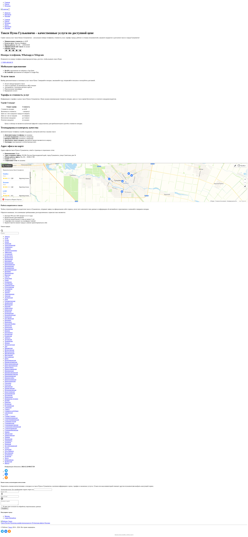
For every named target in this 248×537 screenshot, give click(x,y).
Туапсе (7, 447)
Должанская (9, 297)
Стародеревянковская (12, 420)
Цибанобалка (9, 460)
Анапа (7, 242)
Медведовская (9, 350)
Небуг (7, 358)
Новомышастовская (11, 374)
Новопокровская (10, 376)
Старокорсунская (10, 421)
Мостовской (9, 355)
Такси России (5, 523)
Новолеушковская (11, 369)
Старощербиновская (11, 430)
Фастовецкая (9, 453)
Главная (7, 2)
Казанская (8, 311)
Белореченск (9, 257)
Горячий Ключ (9, 285)
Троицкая (8, 444)
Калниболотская (10, 315)
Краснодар (8, 325)
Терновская (8, 439)
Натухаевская (9, 357)
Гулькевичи (8, 289)
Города (7, 4)
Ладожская (8, 339)
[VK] (6, 475)
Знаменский (9, 303)
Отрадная (8, 385)
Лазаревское (9, 341)
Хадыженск (8, 454)
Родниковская (9, 406)
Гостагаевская (9, 287)
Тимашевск (8, 440)
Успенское (8, 449)
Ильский (7, 306)
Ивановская (8, 304)
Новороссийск (9, 378)
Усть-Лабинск (9, 451)
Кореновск (8, 322)
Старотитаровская (11, 428)
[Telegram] (6, 471)
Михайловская (9, 353)
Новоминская (9, 371)
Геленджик (8, 278)
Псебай (7, 400)
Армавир (8, 249)
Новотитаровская (10, 379)
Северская (8, 407)
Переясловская (9, 388)
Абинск (7, 236)
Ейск (6, 299)
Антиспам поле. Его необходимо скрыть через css (17, 489)
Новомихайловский (11, 372)
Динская (7, 296)
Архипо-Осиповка (11, 250)
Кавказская (8, 310)
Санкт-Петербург (10, 518)
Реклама (7, 16)
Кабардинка (9, 308)
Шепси (7, 463)
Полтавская (8, 395)
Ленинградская (10, 345)
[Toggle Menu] (9, 9)
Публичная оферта (38, 523)
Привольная (9, 397)
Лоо (6, 346)
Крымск (7, 331)
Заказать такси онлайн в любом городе (124, 534)
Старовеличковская (11, 418)
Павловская (8, 386)
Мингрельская (9, 352)
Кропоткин (8, 327)
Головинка (8, 282)
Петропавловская (10, 390)
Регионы (7, 6)
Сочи (6, 414)
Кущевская (8, 336)
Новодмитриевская (11, 365)
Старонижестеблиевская (13, 427)
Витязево (8, 271)
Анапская (8, 243)
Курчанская (8, 334)
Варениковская (10, 264)
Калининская (9, 313)
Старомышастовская (11, 425)
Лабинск (7, 338)
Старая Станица (10, 416)
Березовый (8, 261)
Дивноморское (9, 294)
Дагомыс (8, 290)
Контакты (8, 14)
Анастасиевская (10, 245)
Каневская (8, 317)
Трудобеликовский (11, 446)
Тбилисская (8, 433)
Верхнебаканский (10, 270)
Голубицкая (8, 283)
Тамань (7, 432)
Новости (7, 13)
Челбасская (8, 461)
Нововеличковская (11, 362)
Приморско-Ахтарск (11, 399)
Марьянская (8, 348)
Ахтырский (8, 254)
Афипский (8, 252)
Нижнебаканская (10, 360)
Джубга (7, 292)
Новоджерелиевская (11, 364)
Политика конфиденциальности (20, 523)
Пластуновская (10, 392)
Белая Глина (9, 256)
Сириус (7, 409)
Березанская (9, 259)
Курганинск (9, 332)
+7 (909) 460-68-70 (7, 62)
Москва (7, 516)
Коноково (8, 320)
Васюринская (9, 266)
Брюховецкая (9, 263)
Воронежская (9, 273)
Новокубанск (9, 367)
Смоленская (9, 413)
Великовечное (9, 268)
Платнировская (10, 393)
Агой (6, 238)
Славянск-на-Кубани (11, 411)
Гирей (7, 280)
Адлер (7, 240)
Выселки (8, 275)
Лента (7, 25)
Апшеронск (8, 247)
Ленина (7, 343)
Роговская (8, 404)
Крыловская (9, 329)
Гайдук (7, 277)
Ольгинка (8, 383)
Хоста (7, 458)
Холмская (8, 456)
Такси (10, 527)
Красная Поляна (10, 324)
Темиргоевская (10, 435)
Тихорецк (8, 442)
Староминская (9, 423)
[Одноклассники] (6, 478)
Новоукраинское (10, 381)
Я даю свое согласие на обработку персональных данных (22, 506)
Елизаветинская (10, 301)
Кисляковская (9, 318)
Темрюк (7, 437)
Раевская (7, 402)
